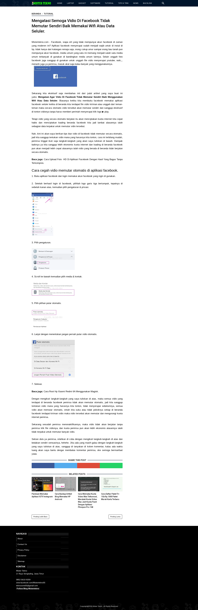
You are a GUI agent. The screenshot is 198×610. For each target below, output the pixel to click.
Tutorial (109, 3)
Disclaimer (22, 556)
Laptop (70, 3)
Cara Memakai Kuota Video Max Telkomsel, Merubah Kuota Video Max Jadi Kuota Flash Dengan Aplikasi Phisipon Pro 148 (87, 500)
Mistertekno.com (40, 42)
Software (95, 3)
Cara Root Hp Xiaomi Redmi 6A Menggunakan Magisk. (71, 391)
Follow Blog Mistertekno (28, 588)
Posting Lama (115, 517)
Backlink (147, 3)
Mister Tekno (97, 606)
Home (59, 3)
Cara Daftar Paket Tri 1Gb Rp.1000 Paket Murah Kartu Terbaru (110, 496)
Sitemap (21, 561)
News (135, 3)
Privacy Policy (23, 550)
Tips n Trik (123, 3)
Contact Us (22, 544)
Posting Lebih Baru (40, 517)
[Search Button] (163, 4)
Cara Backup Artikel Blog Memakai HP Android (63, 496)
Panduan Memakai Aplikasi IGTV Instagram (42, 495)
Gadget (82, 3)
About (20, 538)
